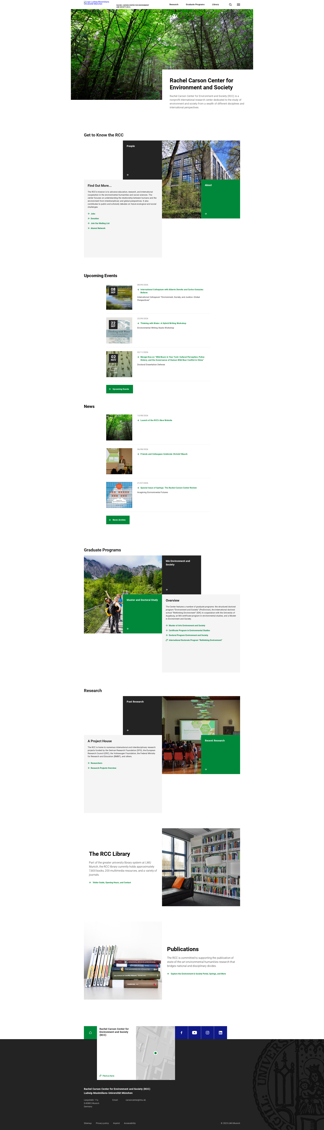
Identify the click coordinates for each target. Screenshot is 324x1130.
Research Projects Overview (103, 768)
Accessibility (130, 1123)
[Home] (90, 1032)
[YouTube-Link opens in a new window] (194, 1032)
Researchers (96, 763)
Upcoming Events (121, 389)
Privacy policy (102, 1123)
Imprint (116, 1123)
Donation (95, 218)
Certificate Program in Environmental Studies (189, 630)
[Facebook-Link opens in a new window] (181, 1032)
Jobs (93, 214)
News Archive (119, 520)
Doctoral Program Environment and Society (188, 635)
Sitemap (88, 1123)
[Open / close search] (230, 4)
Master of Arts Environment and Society (187, 625)
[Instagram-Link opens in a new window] (207, 1032)
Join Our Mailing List (100, 223)
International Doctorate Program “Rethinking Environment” (195, 640)
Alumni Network (98, 228)
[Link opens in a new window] (136, 1053)
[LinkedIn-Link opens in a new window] (220, 1032)
